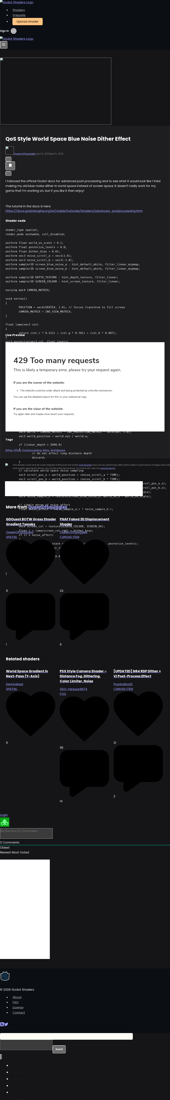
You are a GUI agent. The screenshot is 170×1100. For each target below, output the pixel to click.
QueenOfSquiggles (25, 153)
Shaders (19, 10)
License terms (107, 468)
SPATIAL (11, 537)
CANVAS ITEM (69, 537)
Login (4, 815)
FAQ (15, 1002)
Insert (59, 1049)
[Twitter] (6, 1025)
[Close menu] (1, 1057)
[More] (8, 173)
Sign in (4, 31)
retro (46, 450)
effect (17, 450)
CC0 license (85, 464)
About (17, 997)
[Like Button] (8, 159)
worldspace (58, 450)
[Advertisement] (74, 488)
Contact (19, 1013)
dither (8, 450)
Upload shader (28, 21)
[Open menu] (3, 45)
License (18, 1007)
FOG (63, 694)
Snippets (19, 15)
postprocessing (32, 450)
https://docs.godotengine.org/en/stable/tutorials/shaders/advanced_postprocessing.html (73, 211)
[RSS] (2, 1025)
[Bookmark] (10, 165)
